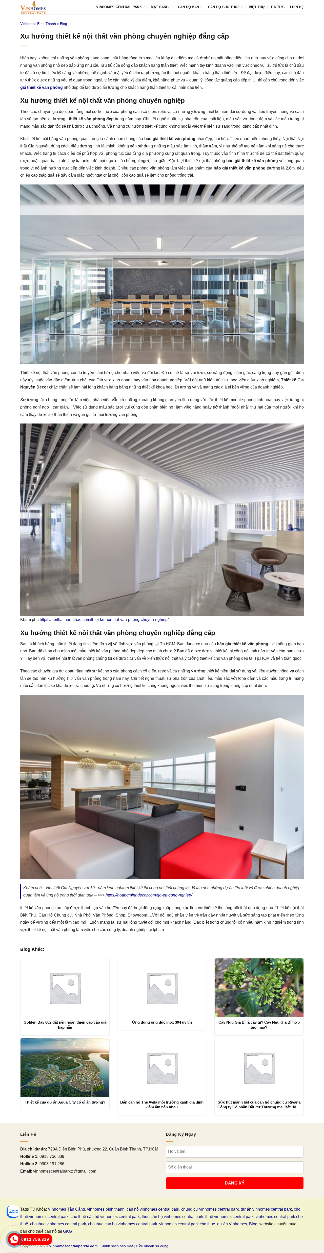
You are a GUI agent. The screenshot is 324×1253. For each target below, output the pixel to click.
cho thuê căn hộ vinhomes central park (105, 1216)
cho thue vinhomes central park (58, 1224)
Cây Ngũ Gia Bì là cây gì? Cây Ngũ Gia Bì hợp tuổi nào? (259, 1024)
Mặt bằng (160, 7)
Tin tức (278, 7)
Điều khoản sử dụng (152, 1246)
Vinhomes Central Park (118, 7)
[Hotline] (14, 1239)
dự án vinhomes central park (266, 1209)
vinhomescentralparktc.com (73, 1246)
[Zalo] (13, 1212)
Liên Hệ (297, 7)
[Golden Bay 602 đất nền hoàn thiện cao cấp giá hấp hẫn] (65, 987)
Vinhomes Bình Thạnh (38, 24)
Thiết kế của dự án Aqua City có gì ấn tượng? (65, 1102)
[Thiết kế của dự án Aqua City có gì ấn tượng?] (65, 1067)
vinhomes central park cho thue (187, 1224)
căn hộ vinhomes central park (153, 1209)
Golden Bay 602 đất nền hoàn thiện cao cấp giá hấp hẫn (65, 1024)
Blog (63, 24)
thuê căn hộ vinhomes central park (172, 1216)
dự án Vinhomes (232, 1224)
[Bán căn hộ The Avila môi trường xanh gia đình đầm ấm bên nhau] (161, 1067)
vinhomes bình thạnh (106, 1209)
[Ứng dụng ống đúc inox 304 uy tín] (161, 987)
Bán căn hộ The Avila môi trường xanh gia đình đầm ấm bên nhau (162, 1104)
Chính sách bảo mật (116, 1246)
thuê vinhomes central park (229, 1216)
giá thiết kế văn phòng (41, 87)
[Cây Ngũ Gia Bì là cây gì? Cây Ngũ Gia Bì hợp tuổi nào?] (259, 987)
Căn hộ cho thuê (224, 7)
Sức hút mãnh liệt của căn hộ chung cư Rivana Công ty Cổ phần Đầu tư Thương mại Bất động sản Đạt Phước (259, 1105)
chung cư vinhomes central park (210, 1209)
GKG (67, 1231)
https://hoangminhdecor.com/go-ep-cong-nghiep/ (149, 895)
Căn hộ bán (188, 7)
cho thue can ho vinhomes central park (122, 1224)
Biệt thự (257, 7)
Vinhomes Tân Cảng (66, 1209)
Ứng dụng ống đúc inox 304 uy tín (162, 1022)
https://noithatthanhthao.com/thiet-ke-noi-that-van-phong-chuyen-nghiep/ (104, 619)
